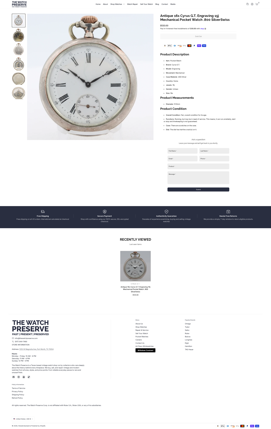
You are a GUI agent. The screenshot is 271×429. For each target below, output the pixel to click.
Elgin (187, 343)
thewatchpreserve (24, 426)
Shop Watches (116, 4)
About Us (139, 324)
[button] (247, 4)
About (105, 4)
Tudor (187, 327)
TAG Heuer (189, 349)
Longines (188, 340)
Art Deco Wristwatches (144, 346)
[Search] (247, 4)
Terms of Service (18, 388)
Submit (198, 189)
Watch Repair (132, 4)
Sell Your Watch (146, 4)
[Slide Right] (149, 76)
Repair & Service (142, 330)
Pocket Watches (142, 337)
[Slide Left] (31, 76)
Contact (165, 4)
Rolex (187, 333)
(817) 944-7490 (21, 341)
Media (172, 4)
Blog (157, 4)
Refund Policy (17, 398)
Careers (139, 340)
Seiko (187, 330)
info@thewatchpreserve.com (26, 338)
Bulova (187, 337)
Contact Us (140, 343)
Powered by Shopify (38, 426)
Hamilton (188, 346)
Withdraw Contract (145, 350)
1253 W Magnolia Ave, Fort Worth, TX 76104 (36, 349)
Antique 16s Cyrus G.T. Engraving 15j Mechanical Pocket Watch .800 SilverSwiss (135, 289)
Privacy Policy (17, 391)
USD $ (23, 419)
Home (98, 4)
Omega (188, 324)
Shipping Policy (18, 395)
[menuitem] (160, 324)
